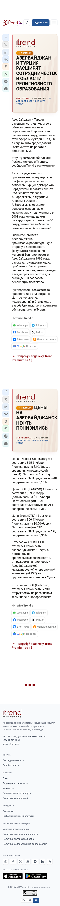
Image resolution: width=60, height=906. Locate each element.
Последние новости (13, 760)
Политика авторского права (18, 839)
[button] (6, 37)
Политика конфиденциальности (20, 834)
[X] (20, 862)
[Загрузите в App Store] (13, 876)
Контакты (8, 788)
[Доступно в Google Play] (36, 876)
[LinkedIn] (42, 862)
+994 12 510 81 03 (11, 740)
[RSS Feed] (50, 862)
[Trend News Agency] (12, 713)
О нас (6, 778)
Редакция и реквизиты (15, 783)
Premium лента (11, 765)
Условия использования (16, 829)
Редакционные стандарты (17, 793)
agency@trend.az (11, 744)
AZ (30, 900)
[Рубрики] (54, 22)
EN (23, 900)
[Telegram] (35, 862)
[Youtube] (28, 862)
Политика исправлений (15, 798)
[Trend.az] (12, 23)
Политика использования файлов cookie (25, 844)
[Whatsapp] (6, 862)
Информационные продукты (18, 816)
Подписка (8, 811)
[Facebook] (13, 862)
